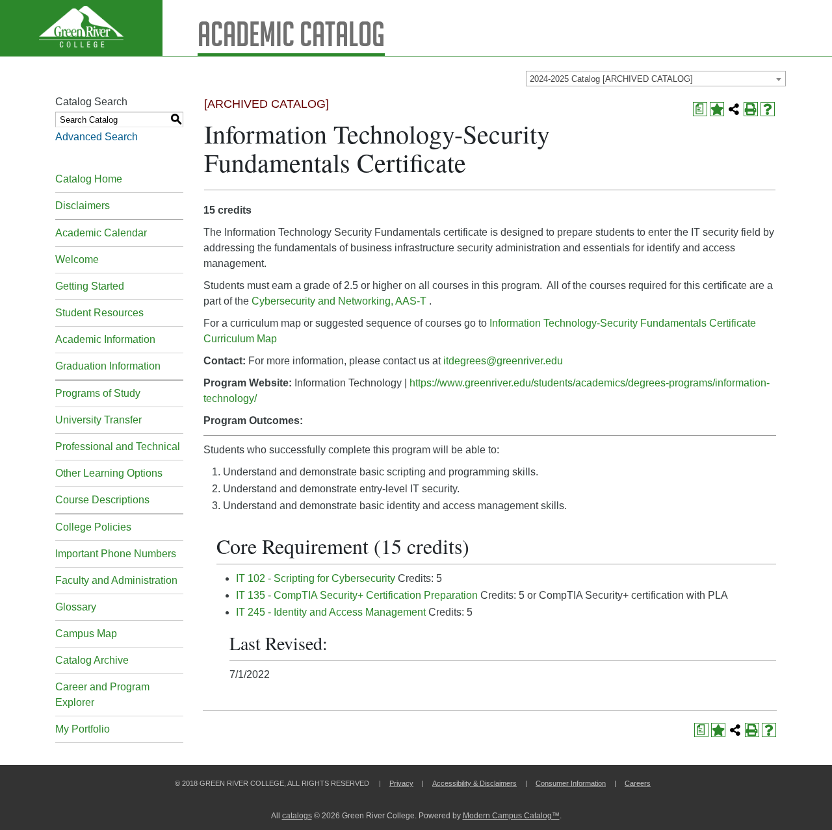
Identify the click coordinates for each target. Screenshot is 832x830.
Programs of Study (97, 393)
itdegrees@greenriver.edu (503, 360)
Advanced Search (96, 136)
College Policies (93, 527)
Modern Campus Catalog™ (511, 815)
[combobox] (656, 78)
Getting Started (89, 286)
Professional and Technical (117, 446)
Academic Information (105, 339)
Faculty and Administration (116, 580)
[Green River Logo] (81, 28)
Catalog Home (88, 178)
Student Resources (99, 312)
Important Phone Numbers (115, 553)
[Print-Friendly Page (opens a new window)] (751, 109)
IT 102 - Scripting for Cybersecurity (315, 578)
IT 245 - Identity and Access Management (331, 612)
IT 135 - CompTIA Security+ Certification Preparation (357, 595)
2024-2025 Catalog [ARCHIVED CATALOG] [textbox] (611, 79)
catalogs (297, 815)
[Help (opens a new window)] (767, 109)
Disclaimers (82, 205)
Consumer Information (571, 783)
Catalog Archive (92, 660)
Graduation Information (108, 365)
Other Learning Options (108, 473)
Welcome (77, 259)
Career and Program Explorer (102, 694)
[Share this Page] (734, 109)
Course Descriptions (102, 499)
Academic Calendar (101, 232)
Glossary (75, 606)
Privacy (401, 783)
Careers (638, 783)
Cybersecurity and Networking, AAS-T (339, 301)
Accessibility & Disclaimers (474, 783)
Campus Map (86, 633)
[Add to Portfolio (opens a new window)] (717, 109)
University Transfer (98, 419)
